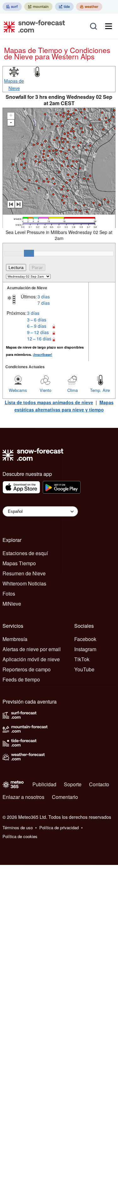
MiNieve (12, 603)
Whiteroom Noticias (24, 583)
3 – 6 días (36, 319)
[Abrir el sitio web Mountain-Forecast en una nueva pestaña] (38, 7)
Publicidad (44, 784)
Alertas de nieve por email (32, 649)
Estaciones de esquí (25, 553)
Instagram (85, 649)
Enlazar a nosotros (23, 796)
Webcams (18, 390)
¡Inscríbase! (42, 354)
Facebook (85, 639)
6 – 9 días (36, 326)
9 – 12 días (38, 332)
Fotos (9, 593)
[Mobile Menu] (108, 26)
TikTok (81, 659)
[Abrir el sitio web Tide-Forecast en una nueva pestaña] (64, 7)
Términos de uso (18, 827)
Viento (45, 390)
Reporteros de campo (27, 669)
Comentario (65, 796)
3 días (43, 296)
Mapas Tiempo (19, 563)
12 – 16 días (39, 338)
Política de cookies (20, 836)
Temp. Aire (100, 390)
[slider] (29, 253)
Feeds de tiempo (21, 679)
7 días (43, 303)
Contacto (99, 784)
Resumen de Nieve (24, 573)
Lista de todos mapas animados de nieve (49, 402)
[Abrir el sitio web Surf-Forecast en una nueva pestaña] (12, 7)
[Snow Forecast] (32, 26)
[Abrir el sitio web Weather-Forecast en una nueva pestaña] (89, 7)
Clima (72, 390)
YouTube (84, 669)
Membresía (15, 639)
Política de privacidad (59, 827)
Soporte (72, 784)
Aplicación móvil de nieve (31, 659)
